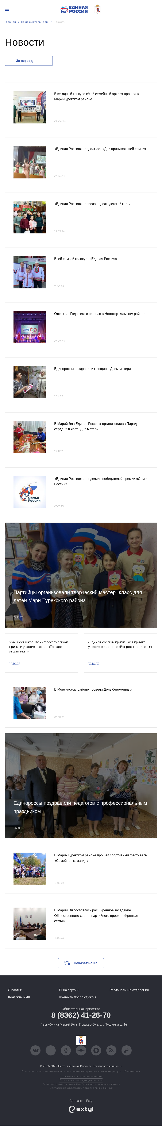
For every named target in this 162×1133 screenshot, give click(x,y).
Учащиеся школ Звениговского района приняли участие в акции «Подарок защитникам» (39, 647)
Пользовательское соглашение (81, 1076)
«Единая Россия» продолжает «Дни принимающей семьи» (100, 149)
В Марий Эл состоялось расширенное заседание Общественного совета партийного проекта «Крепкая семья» (96, 915)
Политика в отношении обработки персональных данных (81, 1084)
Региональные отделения (129, 990)
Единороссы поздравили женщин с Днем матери (92, 369)
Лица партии (68, 990)
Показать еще (85, 963)
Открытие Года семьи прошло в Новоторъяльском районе (99, 314)
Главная (10, 21)
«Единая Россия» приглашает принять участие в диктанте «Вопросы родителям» (120, 644)
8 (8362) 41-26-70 (81, 1015)
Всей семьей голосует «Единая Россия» (85, 259)
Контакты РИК (19, 997)
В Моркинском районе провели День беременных (93, 689)
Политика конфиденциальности (81, 1080)
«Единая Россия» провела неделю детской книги (92, 204)
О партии (15, 990)
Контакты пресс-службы (77, 997)
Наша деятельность (35, 21)
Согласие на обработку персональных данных (81, 1087)
